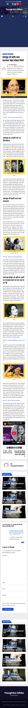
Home (4, 704)
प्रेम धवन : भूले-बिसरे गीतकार (10, 677)
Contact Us (13, 704)
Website (4, 595)
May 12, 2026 (7, 664)
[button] (23, 16)
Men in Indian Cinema (12, 497)
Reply (23, 542)
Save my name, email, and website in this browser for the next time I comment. (13, 604)
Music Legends (12, 510)
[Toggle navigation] (13, 16)
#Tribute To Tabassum (12, 74)
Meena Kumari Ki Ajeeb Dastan (15, 117)
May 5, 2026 (7, 679)
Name (3, 582)
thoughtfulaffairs (13, 64)
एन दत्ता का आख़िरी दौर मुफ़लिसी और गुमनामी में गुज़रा (12, 513)
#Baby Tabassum (20, 66)
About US (8, 704)
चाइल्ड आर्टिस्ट (19, 105)
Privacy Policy (22, 704)
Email (3, 588)
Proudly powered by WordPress (7, 701)
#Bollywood (19, 68)
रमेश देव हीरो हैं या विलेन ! (9, 499)
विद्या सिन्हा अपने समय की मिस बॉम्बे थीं (15, 256)
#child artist (13, 72)
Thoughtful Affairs (14, 9)
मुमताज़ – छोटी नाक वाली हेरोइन (14, 400)
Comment (4, 555)
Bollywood (6, 497)
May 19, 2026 (7, 649)
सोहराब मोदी (10, 210)
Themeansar (24, 701)
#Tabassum (19, 72)
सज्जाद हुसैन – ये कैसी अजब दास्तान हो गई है (13, 484)
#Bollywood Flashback (12, 70)
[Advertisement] (14, 32)
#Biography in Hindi (11, 68)
